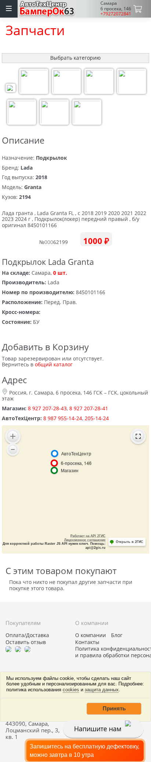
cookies (71, 689)
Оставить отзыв (25, 642)
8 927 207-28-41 (88, 408)
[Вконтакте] (18, 649)
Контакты (87, 642)
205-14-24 (97, 418)
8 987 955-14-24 (62, 418)
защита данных (102, 689)
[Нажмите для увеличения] (10, 89)
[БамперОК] (47, 8)
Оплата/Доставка (27, 635)
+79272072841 (115, 14)
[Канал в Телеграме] (8, 649)
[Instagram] (27, 649)
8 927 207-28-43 (47, 408)
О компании (90, 635)
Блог (116, 635)
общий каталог (54, 364)
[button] (113, 708)
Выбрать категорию (75, 57)
